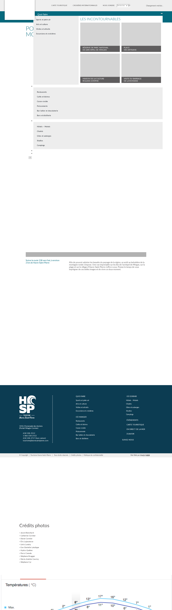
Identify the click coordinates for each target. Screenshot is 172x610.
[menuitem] (130, 6)
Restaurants (42, 92)
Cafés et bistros (43, 97)
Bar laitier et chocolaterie (47, 111)
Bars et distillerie (44, 115)
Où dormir (42, 120)
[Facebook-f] (140, 439)
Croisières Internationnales (85, 5)
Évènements (43, 150)
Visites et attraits (43, 29)
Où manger (43, 86)
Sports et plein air (43, 20)
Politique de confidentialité (93, 455)
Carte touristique (59, 5)
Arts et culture (42, 24)
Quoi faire (42, 14)
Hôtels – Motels (43, 127)
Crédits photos (76, 455)
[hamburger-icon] (162, 13)
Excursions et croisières (46, 34)
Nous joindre (108, 5)
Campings (41, 145)
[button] (86, 253)
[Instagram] (148, 439)
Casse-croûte (42, 101)
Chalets (40, 131)
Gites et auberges (44, 136)
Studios (40, 141)
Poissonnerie (42, 106)
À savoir (41, 153)
